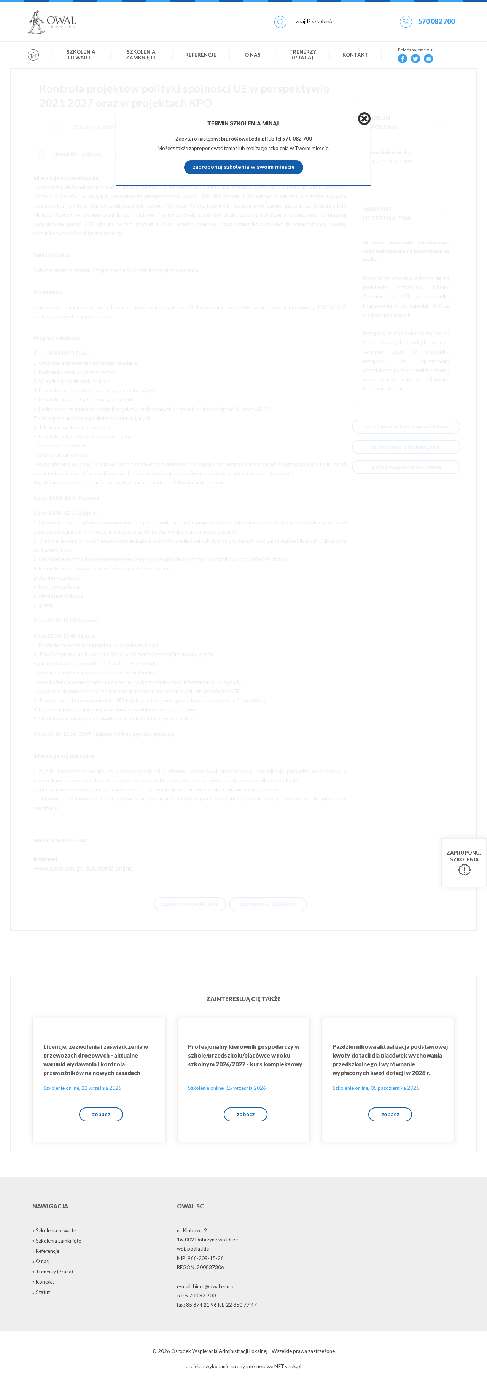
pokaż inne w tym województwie (406, 426)
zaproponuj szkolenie (268, 903)
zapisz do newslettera (190, 903)
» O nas (40, 1261)
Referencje (200, 55)
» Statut (41, 1292)
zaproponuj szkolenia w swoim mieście (244, 167)
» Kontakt (43, 1282)
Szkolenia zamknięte (141, 55)
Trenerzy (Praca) (302, 55)
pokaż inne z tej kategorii (406, 446)
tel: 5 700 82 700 (196, 1295)
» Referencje (45, 1251)
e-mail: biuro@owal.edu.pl (206, 1286)
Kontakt (355, 55)
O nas (253, 55)
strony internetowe (252, 1366)
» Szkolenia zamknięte (56, 1241)
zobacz (101, 1114)
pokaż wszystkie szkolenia (406, 467)
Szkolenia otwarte (81, 55)
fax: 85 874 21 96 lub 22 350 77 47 (217, 1305)
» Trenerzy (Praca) (52, 1271)
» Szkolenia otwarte (54, 1230)
